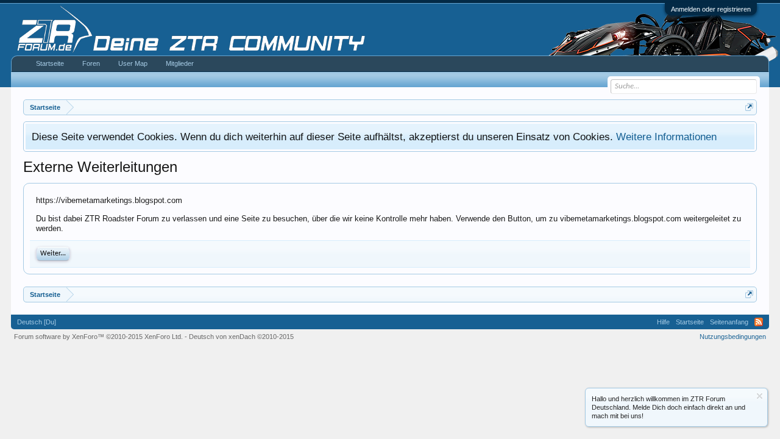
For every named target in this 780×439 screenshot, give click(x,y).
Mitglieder (180, 63)
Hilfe (663, 322)
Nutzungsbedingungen (733, 336)
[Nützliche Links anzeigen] (749, 107)
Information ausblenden (759, 396)
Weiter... (53, 253)
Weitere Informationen (666, 136)
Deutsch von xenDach (241, 336)
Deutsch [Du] (36, 322)
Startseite (50, 63)
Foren (91, 63)
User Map (132, 63)
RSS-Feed (758, 322)
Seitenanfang (729, 322)
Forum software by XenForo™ (98, 336)
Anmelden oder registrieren (711, 9)
